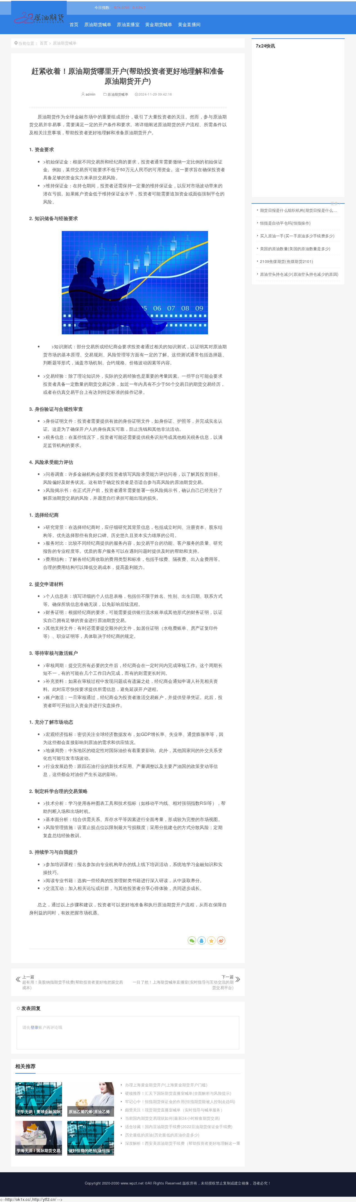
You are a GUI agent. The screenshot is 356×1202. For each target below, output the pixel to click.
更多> (335, 203)
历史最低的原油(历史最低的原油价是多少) (162, 1135)
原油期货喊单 (98, 24)
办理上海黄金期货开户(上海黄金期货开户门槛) (166, 1084)
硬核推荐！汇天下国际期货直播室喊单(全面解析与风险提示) (178, 1093)
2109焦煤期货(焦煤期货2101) (286, 261)
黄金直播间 (189, 24)
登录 (35, 1027)
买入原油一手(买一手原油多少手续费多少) (297, 235)
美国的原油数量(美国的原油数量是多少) (295, 248)
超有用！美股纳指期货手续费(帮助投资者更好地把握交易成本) (72, 984)
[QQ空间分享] (211, 940)
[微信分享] (192, 940)
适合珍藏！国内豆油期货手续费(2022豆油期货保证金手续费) (179, 1126)
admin (90, 94)
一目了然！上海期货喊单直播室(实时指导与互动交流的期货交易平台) (183, 984)
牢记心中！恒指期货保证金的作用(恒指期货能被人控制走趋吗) (180, 1101)
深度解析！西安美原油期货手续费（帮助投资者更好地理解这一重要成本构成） (183, 1145)
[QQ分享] (201, 940)
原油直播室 (128, 24)
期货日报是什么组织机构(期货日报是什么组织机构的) (300, 210)
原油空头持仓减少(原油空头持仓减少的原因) (299, 274)
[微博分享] (221, 940)
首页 (74, 24)
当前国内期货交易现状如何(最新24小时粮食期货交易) (172, 1118)
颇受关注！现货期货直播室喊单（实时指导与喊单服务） (175, 1110)
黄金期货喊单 (158, 24)
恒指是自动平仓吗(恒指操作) (285, 223)
